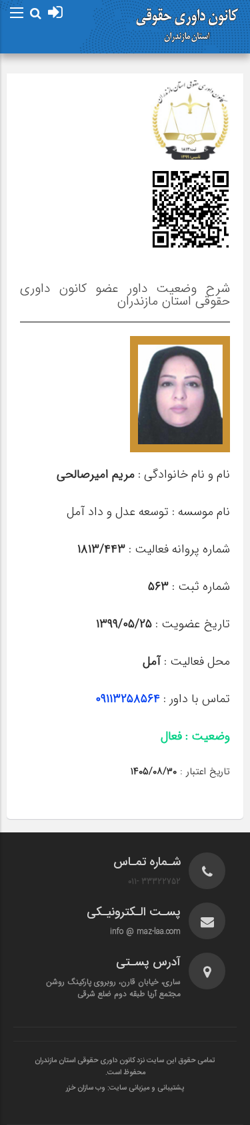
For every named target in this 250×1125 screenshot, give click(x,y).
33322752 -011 (154, 881)
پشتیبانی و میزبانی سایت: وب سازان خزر (125, 1088)
